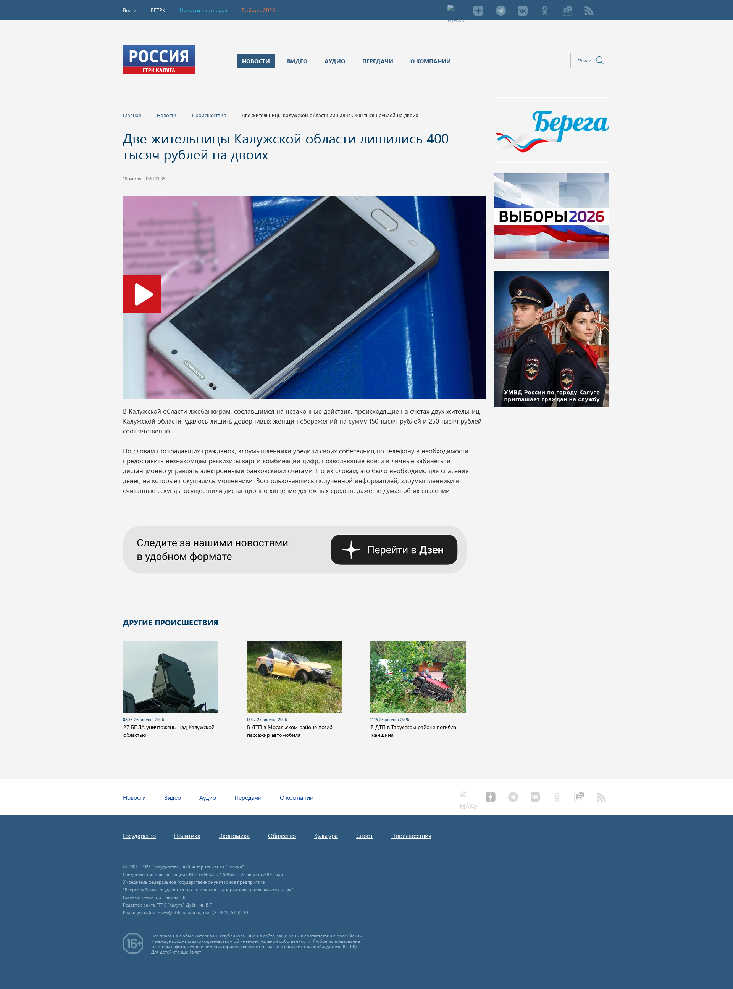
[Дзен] (478, 11)
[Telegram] (500, 11)
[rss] (589, 11)
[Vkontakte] (522, 11)
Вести (129, 10)
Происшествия (209, 115)
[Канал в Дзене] (295, 548)
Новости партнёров (203, 10)
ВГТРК (158, 10)
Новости (166, 115)
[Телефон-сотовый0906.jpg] (304, 300)
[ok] (545, 11)
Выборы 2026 (258, 10)
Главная (132, 115)
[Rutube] (567, 11)
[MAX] (456, 11)
